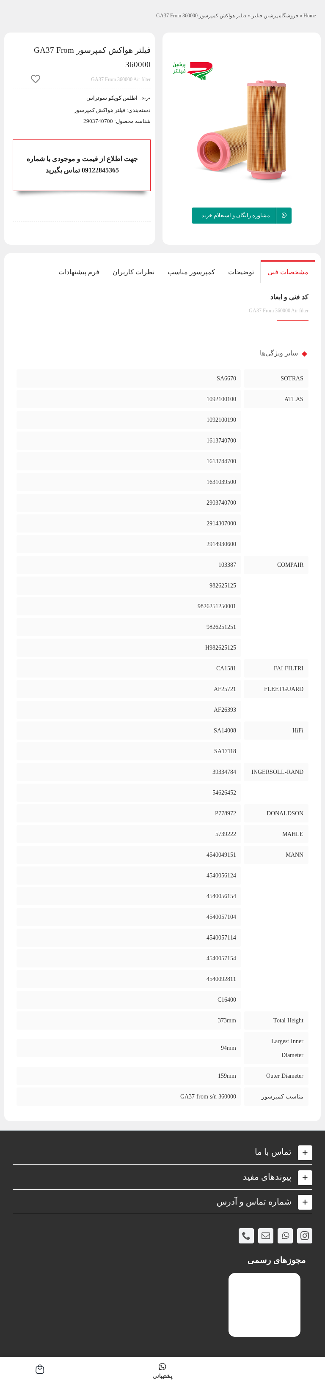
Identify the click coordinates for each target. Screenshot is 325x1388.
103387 (227, 565)
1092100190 (221, 420)
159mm (227, 1076)
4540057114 (221, 937)
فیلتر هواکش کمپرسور (99, 110)
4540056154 (221, 896)
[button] (162, 1152)
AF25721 (225, 689)
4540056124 (221, 875)
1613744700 (221, 461)
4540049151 (221, 855)
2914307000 (221, 523)
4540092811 (221, 979)
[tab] (288, 271)
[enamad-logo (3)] (264, 1280)
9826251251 (221, 627)
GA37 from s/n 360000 (208, 1096)
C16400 (227, 1000)
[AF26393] (241, 130)
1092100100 (221, 399)
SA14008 (225, 730)
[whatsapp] (285, 1235)
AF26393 (225, 710)
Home (309, 16)
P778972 (225, 813)
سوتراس (96, 98)
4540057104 (221, 917)
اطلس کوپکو (122, 98)
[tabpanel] (162, 702)
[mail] (265, 1235)
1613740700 (221, 440)
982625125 (222, 585)
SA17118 (225, 751)
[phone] (246, 1235)
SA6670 (226, 378)
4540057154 (221, 958)
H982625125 (220, 648)
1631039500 (221, 482)
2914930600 (221, 544)
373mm (227, 1020)
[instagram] (304, 1235)
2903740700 (221, 503)
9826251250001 (217, 606)
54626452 (224, 793)
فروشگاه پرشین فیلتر (275, 16)
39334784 (224, 772)
